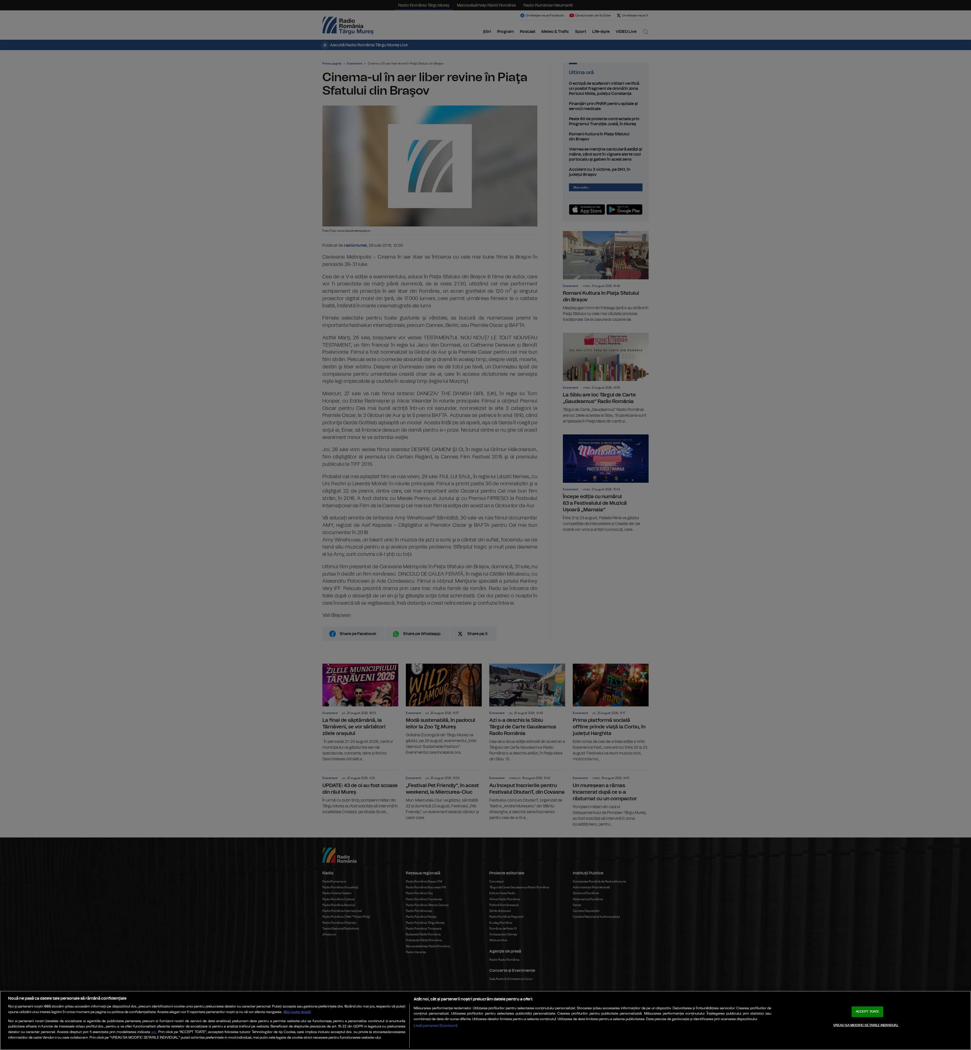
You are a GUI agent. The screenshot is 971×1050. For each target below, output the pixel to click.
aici (154, 1032)
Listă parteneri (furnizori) (435, 1025)
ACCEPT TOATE (867, 1011)
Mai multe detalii (297, 1012)
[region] (485, 1020)
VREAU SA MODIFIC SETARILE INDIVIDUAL (865, 1025)
